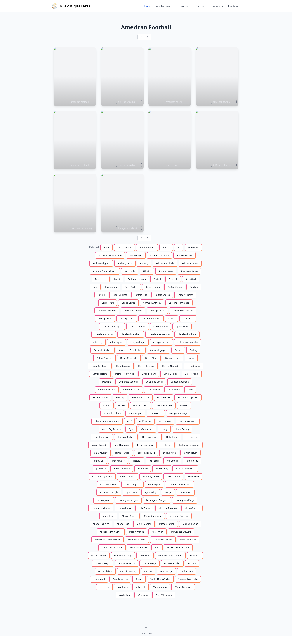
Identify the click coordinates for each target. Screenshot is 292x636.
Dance (191, 358)
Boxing (101, 294)
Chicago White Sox (151, 318)
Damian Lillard (172, 358)
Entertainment (163, 6)
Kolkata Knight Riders (180, 484)
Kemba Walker (127, 476)
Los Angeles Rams (101, 508)
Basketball (190, 279)
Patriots (148, 571)
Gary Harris (156, 413)
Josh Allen (143, 468)
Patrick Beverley (128, 571)
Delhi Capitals (123, 365)
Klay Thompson (132, 484)
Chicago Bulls (105, 318)
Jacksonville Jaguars (189, 444)
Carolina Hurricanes (179, 302)
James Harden (122, 452)
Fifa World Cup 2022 (188, 397)
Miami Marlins (144, 523)
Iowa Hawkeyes (121, 444)
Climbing (97, 342)
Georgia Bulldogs (178, 413)
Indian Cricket (99, 444)
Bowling (194, 287)
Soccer (139, 579)
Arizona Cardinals (165, 263)
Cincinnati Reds (138, 326)
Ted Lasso (104, 587)
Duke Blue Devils (154, 381)
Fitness (121, 405)
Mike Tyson (157, 531)
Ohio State (145, 555)
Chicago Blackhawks (182, 310)
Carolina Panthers (107, 310)
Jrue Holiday (162, 468)
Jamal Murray (100, 452)
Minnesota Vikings (162, 539)
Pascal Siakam (105, 571)
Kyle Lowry (131, 492)
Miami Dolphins (101, 523)
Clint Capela (116, 342)
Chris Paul (188, 318)
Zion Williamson (164, 594)
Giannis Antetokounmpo (107, 421)
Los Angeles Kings (185, 500)
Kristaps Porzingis (109, 492)
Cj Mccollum (182, 326)
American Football (159, 255)
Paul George (166, 571)
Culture (216, 6)
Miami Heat (123, 523)
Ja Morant (166, 444)
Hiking (164, 429)
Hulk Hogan (172, 437)
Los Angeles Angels (128, 500)
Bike (95, 287)
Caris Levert (108, 302)
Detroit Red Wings (124, 373)
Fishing (106, 405)
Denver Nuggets (170, 365)
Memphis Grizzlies (178, 516)
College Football (161, 342)
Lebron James (104, 500)
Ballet (117, 279)
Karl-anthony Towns (102, 476)
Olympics (195, 555)
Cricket (178, 350)
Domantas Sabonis (128, 381)
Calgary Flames (185, 294)
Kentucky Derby (151, 476)
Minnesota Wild (188, 539)
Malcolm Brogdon (168, 508)
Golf (129, 421)
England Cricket (131, 389)
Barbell (157, 279)
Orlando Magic (102, 563)
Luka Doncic (145, 508)
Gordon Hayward (187, 421)
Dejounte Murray (99, 365)
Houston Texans (150, 437)
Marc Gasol (108, 516)
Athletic (147, 271)
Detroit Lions (193, 365)
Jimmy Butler (118, 460)
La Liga (168, 492)
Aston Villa (129, 271)
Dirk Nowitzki (191, 373)
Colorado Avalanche (187, 342)
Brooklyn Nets (120, 294)
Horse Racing (182, 429)
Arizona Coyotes (190, 263)
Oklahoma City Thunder (170, 555)
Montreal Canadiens (112, 547)
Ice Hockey (191, 437)
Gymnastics (147, 429)
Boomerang (111, 287)
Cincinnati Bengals (112, 326)
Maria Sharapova (153, 516)
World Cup (124, 594)
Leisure (183, 6)
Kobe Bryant (154, 484)
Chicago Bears (157, 310)
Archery (144, 263)
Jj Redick (136, 460)
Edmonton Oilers (106, 389)
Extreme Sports (100, 397)
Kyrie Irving (150, 492)
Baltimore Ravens (137, 279)
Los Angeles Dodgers (157, 500)
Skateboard (99, 579)
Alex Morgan (135, 255)
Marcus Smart (129, 516)
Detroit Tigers (149, 373)
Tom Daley (122, 587)
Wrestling (143, 594)
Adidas (166, 247)
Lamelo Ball (185, 492)
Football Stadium (112, 413)
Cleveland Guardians (159, 334)
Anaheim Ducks (184, 255)
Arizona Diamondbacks (104, 271)
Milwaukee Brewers (181, 531)
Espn (190, 389)
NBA (157, 547)
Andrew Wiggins (101, 263)
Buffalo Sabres (162, 294)
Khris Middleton (108, 484)
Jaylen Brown (169, 452)
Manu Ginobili (192, 508)
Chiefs (171, 318)
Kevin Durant (173, 476)
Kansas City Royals (185, 468)
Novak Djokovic (98, 555)
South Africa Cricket (160, 579)
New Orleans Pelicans (178, 547)
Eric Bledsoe (153, 389)
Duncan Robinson (180, 381)
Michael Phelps (190, 523)
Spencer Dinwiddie (188, 579)
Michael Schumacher (110, 531)
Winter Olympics (183, 587)
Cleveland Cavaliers (131, 334)
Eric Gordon (174, 389)
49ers (106, 247)
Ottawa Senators (126, 563)
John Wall (101, 468)
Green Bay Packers (111, 429)
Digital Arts (146, 633)
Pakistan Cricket (172, 563)
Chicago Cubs (127, 318)
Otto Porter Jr (149, 563)
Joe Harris (154, 460)
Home (146, 6)
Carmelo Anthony (152, 302)
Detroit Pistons (99, 373)
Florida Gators (140, 405)
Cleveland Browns (104, 334)
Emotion (233, 6)
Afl (178, 247)
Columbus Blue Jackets (130, 350)
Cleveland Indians (187, 334)
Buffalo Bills (141, 294)
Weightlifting (160, 587)
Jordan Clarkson (122, 468)
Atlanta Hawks (166, 271)
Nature (200, 6)
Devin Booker (170, 373)
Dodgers (106, 381)
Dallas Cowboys (104, 358)
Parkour (192, 563)
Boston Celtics (175, 287)
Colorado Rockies (102, 350)
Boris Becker (131, 287)
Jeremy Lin (98, 460)
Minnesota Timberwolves (107, 539)
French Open (135, 413)
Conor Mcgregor (158, 350)
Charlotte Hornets (133, 310)
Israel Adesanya (145, 444)
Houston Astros (101, 437)
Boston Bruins (152, 287)
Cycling (193, 350)
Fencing (120, 397)
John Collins (192, 460)
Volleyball (140, 587)
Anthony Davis (125, 263)
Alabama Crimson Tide (110, 255)
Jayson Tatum (190, 452)
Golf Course (145, 421)
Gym (131, 429)
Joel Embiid (172, 460)
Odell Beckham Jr (123, 555)
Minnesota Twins (137, 539)
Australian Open (189, 271)
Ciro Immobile (160, 326)
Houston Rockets (125, 437)
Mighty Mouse (136, 531)
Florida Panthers (163, 405)
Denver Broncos (146, 365)
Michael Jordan (167, 523)
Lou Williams (124, 508)
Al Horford (193, 247)
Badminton (100, 279)
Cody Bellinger (137, 342)
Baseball (173, 279)
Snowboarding (120, 579)
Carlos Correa (128, 302)
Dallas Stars (151, 358)
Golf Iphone (165, 421)
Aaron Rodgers (147, 247)
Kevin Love (193, 476)
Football (184, 405)
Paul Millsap (186, 571)
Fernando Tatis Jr (140, 397)
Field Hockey (163, 397)
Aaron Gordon (124, 247)
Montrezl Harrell (138, 547)
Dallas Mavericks (128, 358)
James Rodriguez (146, 452)
